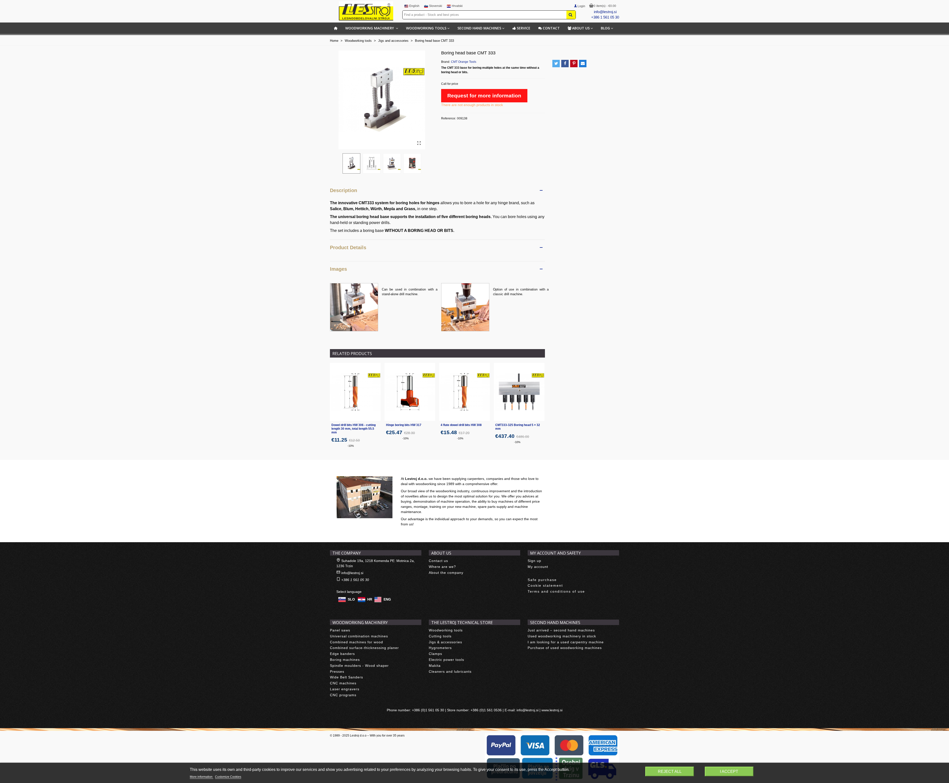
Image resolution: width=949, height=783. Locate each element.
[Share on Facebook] (565, 63)
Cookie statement (545, 585)
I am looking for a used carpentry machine (566, 642)
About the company (446, 573)
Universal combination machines (359, 636)
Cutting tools (440, 636)
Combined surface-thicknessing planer (364, 648)
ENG (387, 599)
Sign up (534, 561)
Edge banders (342, 654)
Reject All (670, 771)
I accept (729, 771)
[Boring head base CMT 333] (419, 143)
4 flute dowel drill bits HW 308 (461, 425)
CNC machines (343, 683)
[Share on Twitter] (556, 63)
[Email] (582, 63)
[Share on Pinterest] (574, 63)
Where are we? (442, 567)
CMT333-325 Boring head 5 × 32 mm (517, 426)
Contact (551, 28)
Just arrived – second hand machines (561, 630)
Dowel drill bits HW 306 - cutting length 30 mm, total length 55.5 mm (353, 428)
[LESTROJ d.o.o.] (366, 11)
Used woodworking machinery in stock (562, 636)
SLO (351, 599)
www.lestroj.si (551, 710)
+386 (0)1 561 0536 (486, 710)
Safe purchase (542, 580)
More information (201, 777)
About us (581, 28)
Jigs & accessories (445, 642)
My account (538, 567)
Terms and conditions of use (556, 591)
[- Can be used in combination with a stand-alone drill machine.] (354, 307)
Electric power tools (446, 660)
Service (523, 28)
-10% (350, 445)
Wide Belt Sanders (346, 677)
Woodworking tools (426, 28)
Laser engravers (344, 689)
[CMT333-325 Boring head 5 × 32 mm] (519, 392)
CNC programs (343, 695)
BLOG (605, 28)
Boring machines (345, 660)
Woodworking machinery (370, 28)
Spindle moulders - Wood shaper (359, 666)
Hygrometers (440, 648)
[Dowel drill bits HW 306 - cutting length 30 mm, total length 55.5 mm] (355, 392)
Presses (337, 671)
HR (369, 599)
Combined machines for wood (356, 642)
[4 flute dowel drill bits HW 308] (464, 392)
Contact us (438, 561)
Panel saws (340, 630)
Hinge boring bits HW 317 (403, 425)
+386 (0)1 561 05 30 (428, 710)
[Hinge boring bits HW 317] (410, 392)
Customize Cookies (228, 777)
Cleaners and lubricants (450, 671)
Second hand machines (479, 28)
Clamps (435, 654)
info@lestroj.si (605, 12)
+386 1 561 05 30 (605, 17)
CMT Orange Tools (463, 62)
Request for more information (484, 95)
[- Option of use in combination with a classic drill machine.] (465, 307)
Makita (435, 666)
